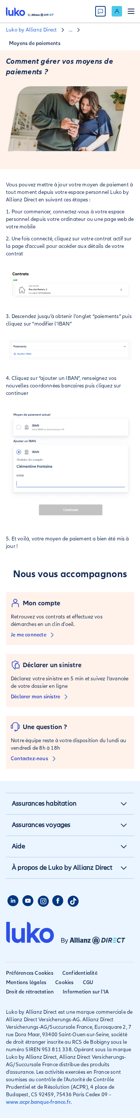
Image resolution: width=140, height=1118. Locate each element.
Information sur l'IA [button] (86, 992)
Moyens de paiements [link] (34, 43)
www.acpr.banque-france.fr (38, 1102)
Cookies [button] (64, 982)
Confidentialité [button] (79, 973)
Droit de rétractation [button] (30, 992)
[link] (117, 11)
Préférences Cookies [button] (29, 973)
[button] (123, 803)
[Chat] (100, 11)
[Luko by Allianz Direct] (30, 11)
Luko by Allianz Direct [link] (31, 30)
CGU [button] (88, 982)
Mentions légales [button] (26, 982)
